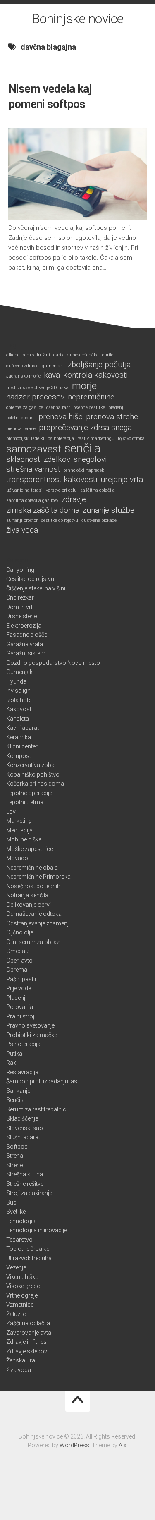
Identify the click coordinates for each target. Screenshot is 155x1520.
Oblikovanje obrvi (28, 904)
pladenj (115, 407)
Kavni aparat (22, 727)
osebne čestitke (89, 407)
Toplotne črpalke (27, 1248)
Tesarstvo (19, 1239)
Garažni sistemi (26, 653)
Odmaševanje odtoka (34, 914)
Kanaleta (17, 718)
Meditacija (19, 830)
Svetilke (16, 1211)
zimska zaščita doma (42, 510)
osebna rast (58, 407)
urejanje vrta (121, 479)
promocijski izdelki (25, 438)
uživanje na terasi (24, 490)
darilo (107, 355)
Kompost (18, 756)
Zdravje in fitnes (26, 1341)
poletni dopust (20, 418)
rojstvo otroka (131, 438)
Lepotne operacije (29, 793)
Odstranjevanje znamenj (37, 923)
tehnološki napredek (84, 470)
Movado (17, 858)
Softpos (17, 1146)
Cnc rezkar (20, 597)
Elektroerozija (23, 625)
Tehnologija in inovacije (36, 1230)
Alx (122, 1445)
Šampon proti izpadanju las (41, 1081)
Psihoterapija (23, 1044)
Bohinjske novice (78, 18)
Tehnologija (21, 1221)
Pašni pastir (21, 979)
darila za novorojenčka (76, 355)
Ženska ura (20, 1360)
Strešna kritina (24, 1174)
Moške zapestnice (29, 849)
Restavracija (22, 1072)
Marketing (19, 820)
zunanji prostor (22, 520)
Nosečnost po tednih (33, 886)
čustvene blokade (99, 520)
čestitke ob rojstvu (59, 520)
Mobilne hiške (23, 839)
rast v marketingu (95, 438)
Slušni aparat (23, 1137)
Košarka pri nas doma (35, 783)
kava (52, 375)
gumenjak (52, 365)
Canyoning (20, 569)
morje (84, 386)
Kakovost (18, 709)
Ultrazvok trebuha (29, 1258)
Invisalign (18, 690)
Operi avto (19, 960)
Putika (14, 1053)
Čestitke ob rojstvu (30, 579)
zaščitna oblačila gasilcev (32, 500)
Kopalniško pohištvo (33, 774)
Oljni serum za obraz (33, 942)
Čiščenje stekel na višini (35, 588)
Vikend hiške (22, 1277)
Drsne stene (21, 616)
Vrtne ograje (22, 1295)
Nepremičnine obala (32, 867)
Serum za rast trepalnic (36, 1109)
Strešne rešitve (24, 1184)
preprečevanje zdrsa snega (85, 427)
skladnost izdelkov (38, 459)
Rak (11, 1062)
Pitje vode (18, 988)
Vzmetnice (19, 1304)
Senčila (15, 1100)
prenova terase (21, 428)
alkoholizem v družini (28, 355)
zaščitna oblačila (97, 490)
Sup (11, 1202)
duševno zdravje (22, 365)
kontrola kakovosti (95, 375)
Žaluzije (16, 1314)
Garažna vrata (24, 644)
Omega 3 (18, 951)
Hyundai (17, 681)
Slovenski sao (24, 1128)
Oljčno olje (19, 932)
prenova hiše (60, 416)
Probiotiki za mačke (31, 1035)
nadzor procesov (35, 397)
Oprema (16, 969)
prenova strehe (112, 416)
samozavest (33, 449)
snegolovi (90, 459)
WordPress (74, 1445)
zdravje (74, 499)
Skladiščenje (22, 1118)
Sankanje (18, 1090)
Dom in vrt (19, 607)
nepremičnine (91, 397)
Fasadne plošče (26, 634)
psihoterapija (61, 438)
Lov (11, 811)
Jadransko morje (23, 376)
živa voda (22, 530)
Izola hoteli (20, 700)
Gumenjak (19, 672)
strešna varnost (33, 469)
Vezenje (16, 1267)
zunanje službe (108, 510)
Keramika (18, 737)
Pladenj (15, 997)
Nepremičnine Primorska (38, 876)
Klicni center (22, 746)
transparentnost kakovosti (51, 479)
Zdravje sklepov (26, 1351)
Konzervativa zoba (30, 765)
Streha (14, 1155)
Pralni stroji (21, 1016)
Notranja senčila (27, 895)
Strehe (14, 1165)
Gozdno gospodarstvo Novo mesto (53, 663)
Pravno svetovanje (30, 1025)
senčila (82, 448)
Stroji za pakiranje (29, 1193)
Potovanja (19, 1007)
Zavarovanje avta (28, 1332)
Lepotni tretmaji (26, 802)
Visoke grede (23, 1286)
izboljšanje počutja (98, 364)
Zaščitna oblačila (28, 1323)
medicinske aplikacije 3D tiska (37, 387)
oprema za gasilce (24, 407)
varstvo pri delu (61, 490)
